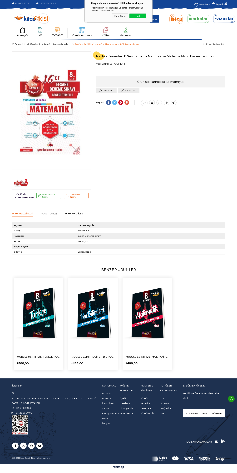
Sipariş (144, 398)
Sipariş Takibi (147, 413)
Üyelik (123, 398)
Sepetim (145, 403)
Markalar (125, 35)
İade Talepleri (127, 413)
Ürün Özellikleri (22, 213)
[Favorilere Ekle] (144, 103)
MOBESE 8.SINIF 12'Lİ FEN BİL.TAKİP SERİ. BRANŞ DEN (93, 356)
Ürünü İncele (26, 362)
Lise (162, 413)
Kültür (106, 35)
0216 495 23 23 (22, 3)
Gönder (217, 413)
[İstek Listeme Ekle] (152, 102)
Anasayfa (22, 35)
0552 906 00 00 (48, 3)
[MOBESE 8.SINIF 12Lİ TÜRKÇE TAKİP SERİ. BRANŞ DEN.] (38, 315)
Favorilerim (205, 4)
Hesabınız (125, 403)
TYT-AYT (57, 35)
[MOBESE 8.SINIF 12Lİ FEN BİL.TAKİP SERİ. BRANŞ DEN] (93, 315)
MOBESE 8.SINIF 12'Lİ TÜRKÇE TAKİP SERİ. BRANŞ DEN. (38, 356)
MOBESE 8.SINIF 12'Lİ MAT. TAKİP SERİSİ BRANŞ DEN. (147, 356)
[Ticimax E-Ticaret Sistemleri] (118, 467)
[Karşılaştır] (159, 102)
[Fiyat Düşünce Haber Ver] (166, 102)
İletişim (106, 423)
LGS (40, 35)
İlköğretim (165, 408)
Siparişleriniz (126, 408)
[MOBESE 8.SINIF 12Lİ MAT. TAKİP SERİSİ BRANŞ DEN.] (147, 315)
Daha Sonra (120, 16)
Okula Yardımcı (82, 35)
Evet (137, 16)
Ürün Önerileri (74, 213)
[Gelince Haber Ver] (174, 102)
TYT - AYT (164, 403)
